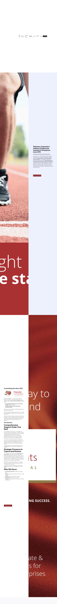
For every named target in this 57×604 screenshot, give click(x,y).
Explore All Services (8, 505)
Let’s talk (45, 36)
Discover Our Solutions (37, 175)
